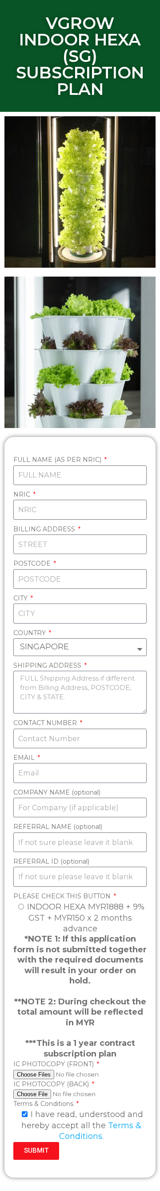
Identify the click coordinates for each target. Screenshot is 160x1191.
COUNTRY (30, 633)
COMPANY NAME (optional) (56, 792)
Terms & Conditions (44, 1104)
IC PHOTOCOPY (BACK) (52, 1084)
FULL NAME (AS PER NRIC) (58, 460)
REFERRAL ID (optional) (51, 861)
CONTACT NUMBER (46, 723)
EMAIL (24, 758)
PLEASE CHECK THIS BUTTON (62, 896)
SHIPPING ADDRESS (48, 665)
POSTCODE (32, 563)
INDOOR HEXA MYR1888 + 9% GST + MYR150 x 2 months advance (85, 918)
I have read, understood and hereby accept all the (82, 1125)
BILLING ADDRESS (45, 529)
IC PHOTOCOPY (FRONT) (54, 1064)
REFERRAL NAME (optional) (57, 827)
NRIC (22, 494)
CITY (21, 598)
